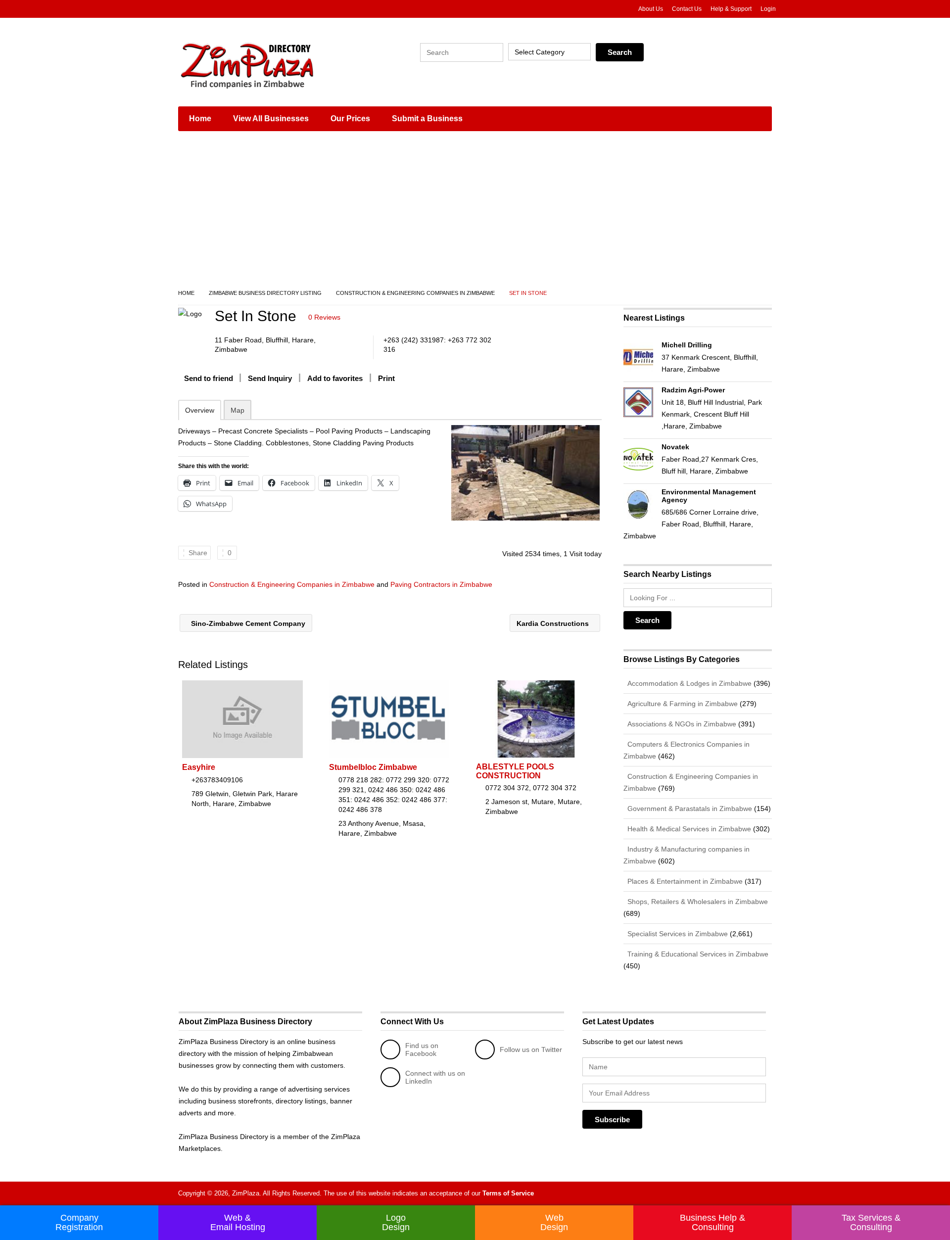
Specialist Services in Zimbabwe (676, 934)
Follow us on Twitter (531, 1049)
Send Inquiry (270, 378)
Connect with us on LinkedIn (435, 1077)
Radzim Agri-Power (693, 390)
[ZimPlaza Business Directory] (272, 64)
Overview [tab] (199, 410)
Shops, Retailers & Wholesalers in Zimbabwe (696, 902)
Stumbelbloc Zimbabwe (373, 767)
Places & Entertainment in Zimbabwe (684, 881)
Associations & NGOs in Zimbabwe (680, 724)
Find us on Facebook (421, 1049)
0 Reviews (324, 317)
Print (386, 378)
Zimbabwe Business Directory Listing (265, 293)
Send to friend (208, 378)
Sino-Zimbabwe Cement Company (247, 623)
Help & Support (731, 8)
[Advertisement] (475, 212)
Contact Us (687, 8)
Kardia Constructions (554, 623)
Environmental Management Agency (709, 496)
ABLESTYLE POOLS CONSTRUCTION (515, 771)
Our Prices (350, 118)
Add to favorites (335, 378)
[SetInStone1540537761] (525, 473)
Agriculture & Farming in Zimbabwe (681, 704)
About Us (650, 8)
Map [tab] (237, 410)
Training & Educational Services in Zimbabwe (696, 954)
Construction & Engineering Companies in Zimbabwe (415, 293)
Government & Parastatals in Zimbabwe (688, 808)
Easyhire (198, 767)
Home (200, 118)
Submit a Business (427, 118)
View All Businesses (271, 118)
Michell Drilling (687, 345)
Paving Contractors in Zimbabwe (441, 584)
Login (768, 8)
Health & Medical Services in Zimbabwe (688, 829)
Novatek (675, 447)
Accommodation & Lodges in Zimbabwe (688, 683)
